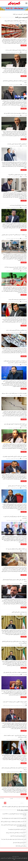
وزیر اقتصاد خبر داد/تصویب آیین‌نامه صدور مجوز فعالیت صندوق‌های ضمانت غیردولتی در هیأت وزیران (15, 362)
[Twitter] (15, 856)
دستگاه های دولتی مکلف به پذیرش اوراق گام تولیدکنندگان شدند (15, 580)
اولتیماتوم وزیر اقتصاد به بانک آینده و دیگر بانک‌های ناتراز (15, 672)
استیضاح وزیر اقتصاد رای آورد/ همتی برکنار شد (17, 144)
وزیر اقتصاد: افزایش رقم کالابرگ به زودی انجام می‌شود (16, 21)
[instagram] (14, 856)
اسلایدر (16, 23)
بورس (13, 428)
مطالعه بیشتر (23, 45)
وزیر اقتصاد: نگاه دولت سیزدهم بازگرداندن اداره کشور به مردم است (15, 517)
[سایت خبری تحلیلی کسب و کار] (14, 3)
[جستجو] (5, 803)
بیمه (14, 84)
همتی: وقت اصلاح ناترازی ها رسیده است (18, 205)
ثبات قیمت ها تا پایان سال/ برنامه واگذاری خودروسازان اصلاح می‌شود (14, 768)
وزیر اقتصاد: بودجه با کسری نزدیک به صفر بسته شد (16, 50)
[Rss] (18, 856)
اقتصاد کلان (16, 52)
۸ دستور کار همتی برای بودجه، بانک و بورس (17, 299)
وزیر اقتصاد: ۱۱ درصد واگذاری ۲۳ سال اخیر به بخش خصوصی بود (14, 235)
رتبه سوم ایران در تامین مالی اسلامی (19, 612)
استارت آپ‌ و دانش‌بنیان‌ (9, 705)
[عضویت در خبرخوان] (0, 17)
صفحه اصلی (26, 14)
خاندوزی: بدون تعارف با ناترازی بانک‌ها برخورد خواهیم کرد (15, 456)
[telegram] (13, 856)
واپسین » (11, 798)
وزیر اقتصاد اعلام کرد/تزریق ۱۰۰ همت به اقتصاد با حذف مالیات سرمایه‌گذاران (15, 736)
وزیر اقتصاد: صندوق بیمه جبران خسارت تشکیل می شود (15, 113)
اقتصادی (12, 52)
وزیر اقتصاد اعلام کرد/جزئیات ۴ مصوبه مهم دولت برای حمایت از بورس (15, 425)
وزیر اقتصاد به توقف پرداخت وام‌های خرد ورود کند (16, 549)
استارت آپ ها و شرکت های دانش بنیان (19, 705)
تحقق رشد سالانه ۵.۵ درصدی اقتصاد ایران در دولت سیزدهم (14, 393)
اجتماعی (19, 23)
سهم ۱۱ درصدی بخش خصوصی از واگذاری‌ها (18, 175)
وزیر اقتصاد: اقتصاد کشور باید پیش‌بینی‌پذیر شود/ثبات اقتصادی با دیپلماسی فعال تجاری (15, 268)
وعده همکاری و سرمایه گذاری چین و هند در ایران (16, 330)
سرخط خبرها (8, 23)
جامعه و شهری (12, 23)
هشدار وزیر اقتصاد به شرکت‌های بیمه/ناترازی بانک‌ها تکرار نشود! (15, 81)
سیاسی (10, 146)
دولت (17, 146)
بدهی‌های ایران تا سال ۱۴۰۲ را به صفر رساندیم (17, 486)
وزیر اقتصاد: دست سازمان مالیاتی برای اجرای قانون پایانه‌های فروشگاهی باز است (14, 642)
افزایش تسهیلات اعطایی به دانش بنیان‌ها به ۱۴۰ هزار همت (15, 702)
